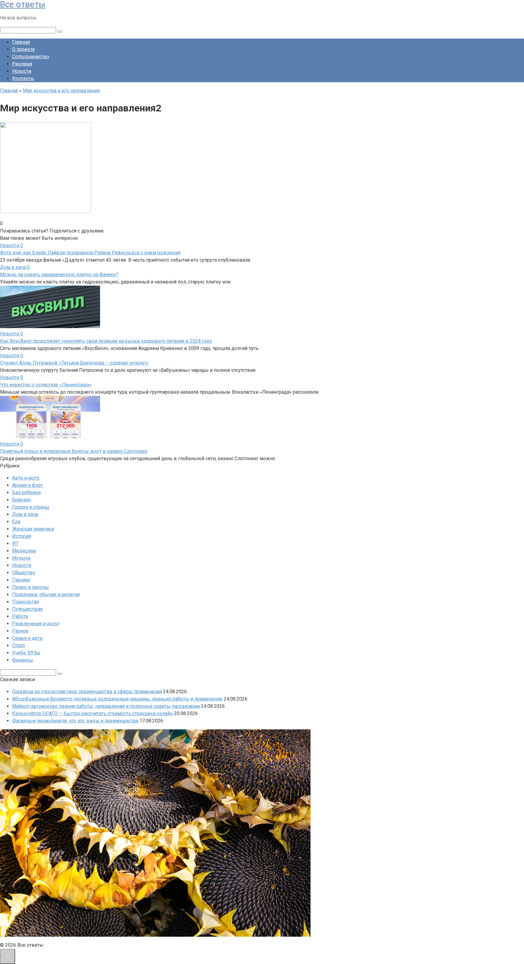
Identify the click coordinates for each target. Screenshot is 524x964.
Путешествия (27, 609)
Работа (20, 616)
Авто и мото (25, 478)
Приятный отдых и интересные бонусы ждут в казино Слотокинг (74, 451)
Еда (16, 521)
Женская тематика (33, 529)
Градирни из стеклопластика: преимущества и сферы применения (87, 691)
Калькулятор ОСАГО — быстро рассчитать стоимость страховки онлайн (92, 713)
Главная (21, 42)
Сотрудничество (30, 56)
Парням (21, 580)
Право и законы (30, 587)
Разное (20, 631)
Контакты (23, 78)
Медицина (24, 551)
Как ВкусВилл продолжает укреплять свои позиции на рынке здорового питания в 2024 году (106, 341)
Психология (25, 602)
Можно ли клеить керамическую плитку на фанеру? (59, 274)
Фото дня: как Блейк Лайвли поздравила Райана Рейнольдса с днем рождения (90, 253)
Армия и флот (27, 485)
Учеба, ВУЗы (26, 653)
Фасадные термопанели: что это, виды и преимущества (75, 721)
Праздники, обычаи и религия (46, 594)
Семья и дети (27, 638)
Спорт (18, 645)
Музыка (21, 558)
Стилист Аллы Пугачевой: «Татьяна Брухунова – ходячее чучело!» (74, 363)
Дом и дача (25, 514)
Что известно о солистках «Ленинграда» (46, 385)
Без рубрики (26, 492)
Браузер (21, 500)
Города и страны (30, 507)
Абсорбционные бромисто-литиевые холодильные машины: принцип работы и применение (117, 699)
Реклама (22, 64)
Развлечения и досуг (36, 623)
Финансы (22, 660)
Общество (23, 572)
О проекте (23, 49)
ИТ (15, 543)
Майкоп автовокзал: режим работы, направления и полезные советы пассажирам (106, 706)
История (21, 536)
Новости (21, 71)
